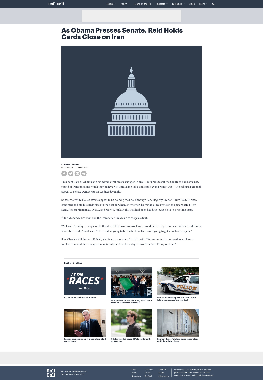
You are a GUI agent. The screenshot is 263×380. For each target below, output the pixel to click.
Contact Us (149, 369)
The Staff (148, 376)
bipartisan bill (183, 205)
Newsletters (136, 376)
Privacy (147, 373)
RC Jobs (161, 373)
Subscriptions (163, 376)
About (134, 369)
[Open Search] (213, 3)
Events (134, 373)
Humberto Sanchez (72, 164)
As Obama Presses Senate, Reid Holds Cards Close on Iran (122, 33)
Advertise (162, 369)
